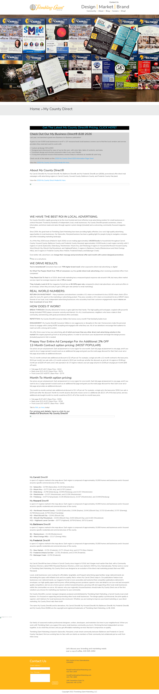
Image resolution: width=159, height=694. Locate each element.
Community (91, 11)
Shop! (123, 11)
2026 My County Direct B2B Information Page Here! (74, 158)
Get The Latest (80, 127)
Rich (36, 407)
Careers (115, 11)
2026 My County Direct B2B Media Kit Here (53, 162)
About (100, 11)
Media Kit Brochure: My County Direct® (49, 413)
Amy (43, 407)
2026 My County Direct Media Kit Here (51, 180)
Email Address (35, 665)
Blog (108, 11)
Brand (123, 7)
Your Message (35, 672)
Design (88, 7)
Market (106, 7)
